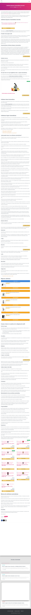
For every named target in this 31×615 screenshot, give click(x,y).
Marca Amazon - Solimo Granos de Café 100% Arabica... (8, 465)
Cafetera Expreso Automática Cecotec (8, 93)
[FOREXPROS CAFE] (2, 1)
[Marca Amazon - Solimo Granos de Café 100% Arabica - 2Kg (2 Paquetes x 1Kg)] (8, 463)
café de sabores (6, 13)
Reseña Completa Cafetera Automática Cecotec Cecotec (11, 575)
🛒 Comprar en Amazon (26, 56)
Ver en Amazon (8, 448)
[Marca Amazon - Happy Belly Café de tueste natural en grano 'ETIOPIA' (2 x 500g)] (23, 463)
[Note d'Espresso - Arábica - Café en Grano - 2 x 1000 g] (8, 485)
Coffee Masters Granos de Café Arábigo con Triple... (23, 454)
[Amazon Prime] (13, 445)
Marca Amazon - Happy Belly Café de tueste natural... (22, 465)
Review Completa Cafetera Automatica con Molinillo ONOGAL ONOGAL (14, 566)
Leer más (5, 569)
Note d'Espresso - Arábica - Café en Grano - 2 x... (7, 486)
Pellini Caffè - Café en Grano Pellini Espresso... (7, 454)
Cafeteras (6, 516)
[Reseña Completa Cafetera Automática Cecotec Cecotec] (5, 572)
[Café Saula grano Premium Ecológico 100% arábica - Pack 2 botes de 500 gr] (23, 473)
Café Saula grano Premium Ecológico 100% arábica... (22, 475)
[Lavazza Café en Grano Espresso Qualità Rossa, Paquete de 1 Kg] (23, 442)
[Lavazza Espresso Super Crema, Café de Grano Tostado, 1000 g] (8, 442)
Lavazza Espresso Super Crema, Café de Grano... (8, 444)
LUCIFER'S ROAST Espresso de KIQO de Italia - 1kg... (7, 476)
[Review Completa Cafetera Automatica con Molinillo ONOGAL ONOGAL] (5, 563)
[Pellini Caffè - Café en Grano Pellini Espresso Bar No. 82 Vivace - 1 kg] (8, 452)
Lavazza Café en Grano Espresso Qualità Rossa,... (23, 444)
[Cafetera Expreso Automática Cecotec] (15, 87)
